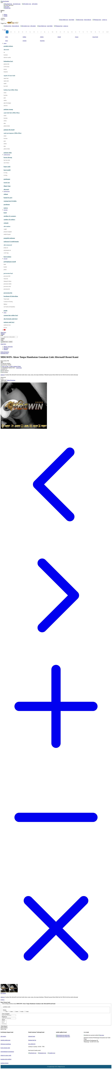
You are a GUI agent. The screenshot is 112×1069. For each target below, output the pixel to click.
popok (5, 310)
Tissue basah (6, 299)
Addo (6, 37)
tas (4, 52)
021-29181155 (31, 1044)
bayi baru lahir (7, 160)
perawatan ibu (8, 293)
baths (5, 264)
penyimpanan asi (7, 250)
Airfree (42, 37)
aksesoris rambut (7, 57)
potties (5, 269)
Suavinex (42, 40)
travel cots (7, 182)
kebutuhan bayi (8, 61)
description (3, 993)
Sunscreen (6, 278)
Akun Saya (3, 332)
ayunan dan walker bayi (11, 315)
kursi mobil (7, 170)
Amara (76, 37)
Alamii (59, 37)
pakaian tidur (6, 64)
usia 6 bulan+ (6, 162)
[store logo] (12, 23)
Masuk (2, 334)
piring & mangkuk (8, 231)
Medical (5, 304)
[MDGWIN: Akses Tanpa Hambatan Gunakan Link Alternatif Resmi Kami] (5, 992)
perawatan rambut (7, 283)
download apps (16, 3)
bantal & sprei (8, 197)
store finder (71, 19)
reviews (2, 999)
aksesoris (5, 105)
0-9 (107, 32)
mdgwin (3, 374)
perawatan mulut (7, 286)
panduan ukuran (4, 1063)
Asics (6, 40)
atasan (5, 92)
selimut (6, 194)
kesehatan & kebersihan (11, 296)
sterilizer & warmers (10, 216)
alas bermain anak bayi (10, 319)
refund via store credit (6, 1055)
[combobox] (9, 337)
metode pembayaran (5, 1040)
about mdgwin (87, 19)
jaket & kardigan (7, 103)
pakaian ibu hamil (9, 129)
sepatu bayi (6, 78)
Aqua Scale (95, 37)
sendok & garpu (7, 234)
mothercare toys (7, 325)
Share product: (4, 381)
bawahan (5, 95)
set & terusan (6, 66)
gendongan (7, 179)
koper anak (7, 166)
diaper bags (7, 186)
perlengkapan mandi (10, 261)
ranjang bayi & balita (10, 201)
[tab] (56, 994)
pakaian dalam (7, 126)
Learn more (19, 367)
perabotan (7, 204)
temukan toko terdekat (6, 1059)
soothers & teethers (9, 219)
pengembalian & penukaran (7, 1051)
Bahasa (5, 14)
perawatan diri (7, 289)
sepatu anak (6, 81)
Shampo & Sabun (7, 281)
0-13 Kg (5, 172)
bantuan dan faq (32, 1040)
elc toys (5, 327)
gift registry (35, 3)
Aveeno (24, 40)
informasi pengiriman (6, 1044)
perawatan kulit (7, 276)
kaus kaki (6, 86)
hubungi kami (31, 1036)
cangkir (5, 229)
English (5, 16)
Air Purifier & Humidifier (9, 306)
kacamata (6, 54)
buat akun (6, 348)
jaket (5, 123)
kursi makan (7, 256)
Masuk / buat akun (8, 346)
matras (6, 208)
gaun (5, 97)
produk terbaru (8, 46)
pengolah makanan (9, 238)
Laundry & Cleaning (8, 301)
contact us (104, 19)
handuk (5, 267)
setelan (5, 100)
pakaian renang (8, 109)
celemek (6, 223)
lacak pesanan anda (5, 1047)
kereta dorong (8, 157)
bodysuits (6, 71)
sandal (5, 83)
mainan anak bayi (9, 322)
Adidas (24, 37)
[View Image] (13, 992)
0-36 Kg (5, 175)
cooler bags (6, 252)
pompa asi (6, 247)
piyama (5, 69)
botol (5, 212)
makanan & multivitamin (11, 241)
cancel (2, 338)
